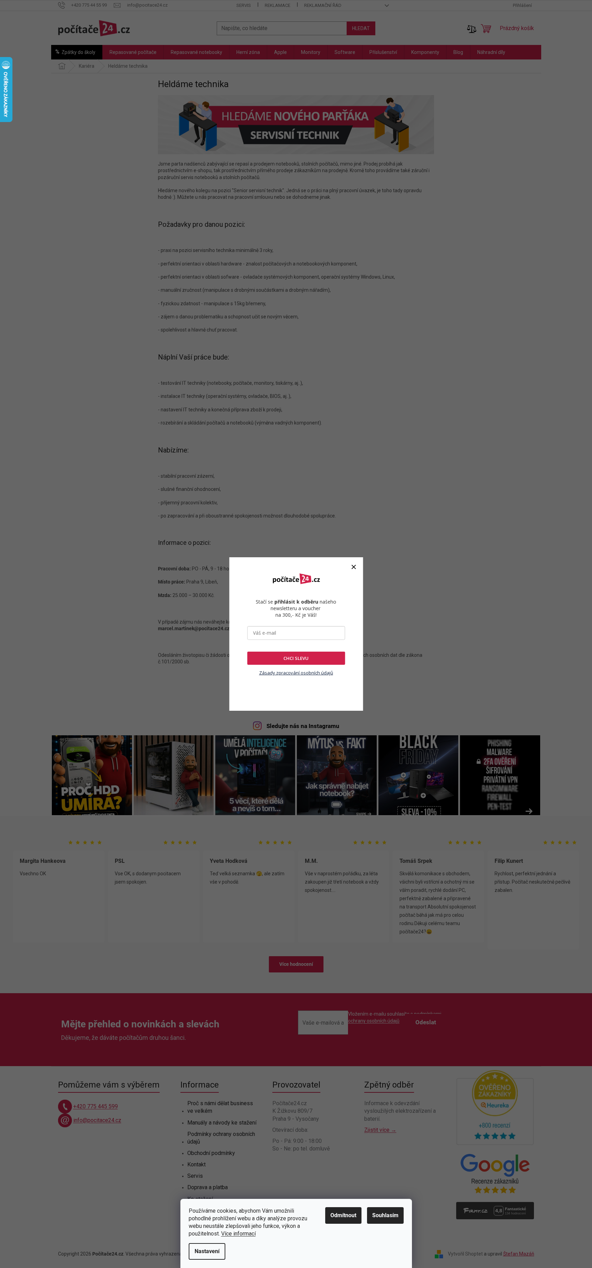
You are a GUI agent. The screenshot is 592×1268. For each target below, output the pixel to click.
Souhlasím (385, 1215)
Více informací (238, 1233)
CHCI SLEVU (296, 658)
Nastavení (207, 1251)
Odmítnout (343, 1215)
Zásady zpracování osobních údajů (296, 673)
